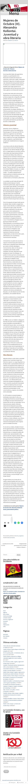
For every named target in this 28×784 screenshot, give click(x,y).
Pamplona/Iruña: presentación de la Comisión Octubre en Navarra (20, 545)
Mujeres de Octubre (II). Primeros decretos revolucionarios (13, 68)
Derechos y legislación (19, 535)
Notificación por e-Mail (12, 754)
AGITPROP (5, 634)
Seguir (6, 771)
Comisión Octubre (7, 617)
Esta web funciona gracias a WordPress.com (11, 780)
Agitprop (5, 612)
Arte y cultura (6, 614)
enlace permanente (11, 537)
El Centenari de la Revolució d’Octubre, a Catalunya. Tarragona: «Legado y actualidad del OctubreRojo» (12, 686)
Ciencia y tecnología (7, 616)
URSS (4, 626)
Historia (5, 623)
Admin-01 (16, 40)
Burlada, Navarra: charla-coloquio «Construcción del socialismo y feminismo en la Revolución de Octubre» (13, 677)
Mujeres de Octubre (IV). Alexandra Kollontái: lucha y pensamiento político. (13, 507)
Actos (4, 610)
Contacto (5, 638)
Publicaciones (6, 624)
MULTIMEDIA (6, 636)
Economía (5, 621)
